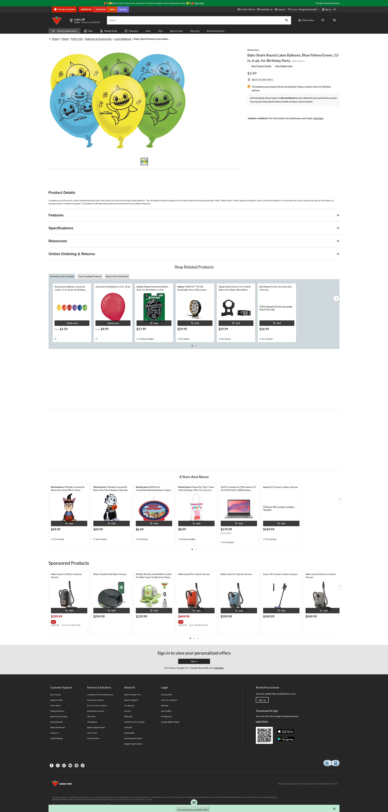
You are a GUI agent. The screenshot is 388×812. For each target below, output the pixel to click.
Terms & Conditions (169, 700)
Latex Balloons (122, 38)
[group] (69, 621)
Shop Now (199, 3)
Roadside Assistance (95, 711)
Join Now (219, 668)
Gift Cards (91, 716)
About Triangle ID (131, 700)
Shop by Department (67, 31)
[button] (287, 20)
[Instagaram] (64, 765)
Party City (195, 31)
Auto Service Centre (95, 700)
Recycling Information (133, 738)
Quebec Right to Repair (170, 722)
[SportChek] (101, 9)
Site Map (164, 705)
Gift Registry (92, 722)
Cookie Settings (56, 738)
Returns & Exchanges (59, 716)
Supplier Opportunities (133, 744)
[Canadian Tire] (86, 9)
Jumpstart (128, 727)
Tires (160, 31)
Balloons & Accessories (98, 38)
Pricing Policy (166, 716)
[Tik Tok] (83, 765)
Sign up (262, 700)
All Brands (128, 716)
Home (55, 38)
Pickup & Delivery (57, 711)
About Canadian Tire (132, 694)
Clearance (133, 31)
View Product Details (261, 66)
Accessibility (166, 711)
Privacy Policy (166, 694)
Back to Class (176, 31)
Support (282, 9)
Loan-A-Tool (92, 733)
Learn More (262, 721)
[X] (58, 765)
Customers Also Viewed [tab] (62, 276)
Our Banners (129, 705)
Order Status (307, 20)
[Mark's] (112, 9)
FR (334, 9)
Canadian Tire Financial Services (100, 694)
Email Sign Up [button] (266, 9)
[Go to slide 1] (144, 161)
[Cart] (334, 20)
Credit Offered (248, 9)
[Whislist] (322, 20)
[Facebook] (52, 765)
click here (318, 118)
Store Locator (55, 694)
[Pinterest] (76, 765)
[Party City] (123, 9)
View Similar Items (284, 66)
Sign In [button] (194, 661)
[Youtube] (70, 765)
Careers (127, 711)
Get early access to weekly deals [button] (192, 809)
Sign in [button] (328, 9)
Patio (148, 31)
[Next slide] (336, 298)
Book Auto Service (215, 31)
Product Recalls (56, 722)
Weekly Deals (110, 31)
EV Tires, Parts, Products (97, 705)
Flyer (90, 31)
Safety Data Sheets (57, 727)
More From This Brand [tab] (117, 276)
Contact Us (54, 733)
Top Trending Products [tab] (90, 276)
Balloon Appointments (96, 727)
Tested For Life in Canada (134, 722)
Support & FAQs (56, 700)
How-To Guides (93, 738)
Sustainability (129, 733)
